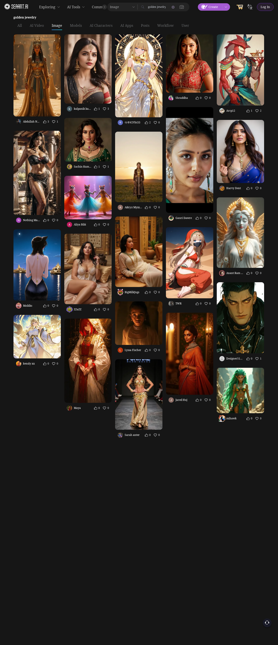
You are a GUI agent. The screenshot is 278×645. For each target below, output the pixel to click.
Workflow (165, 26)
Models (76, 26)
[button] (181, 7)
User (185, 26)
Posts (145, 26)
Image (57, 26)
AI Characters (101, 26)
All (19, 26)
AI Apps (126, 26)
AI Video (37, 26)
